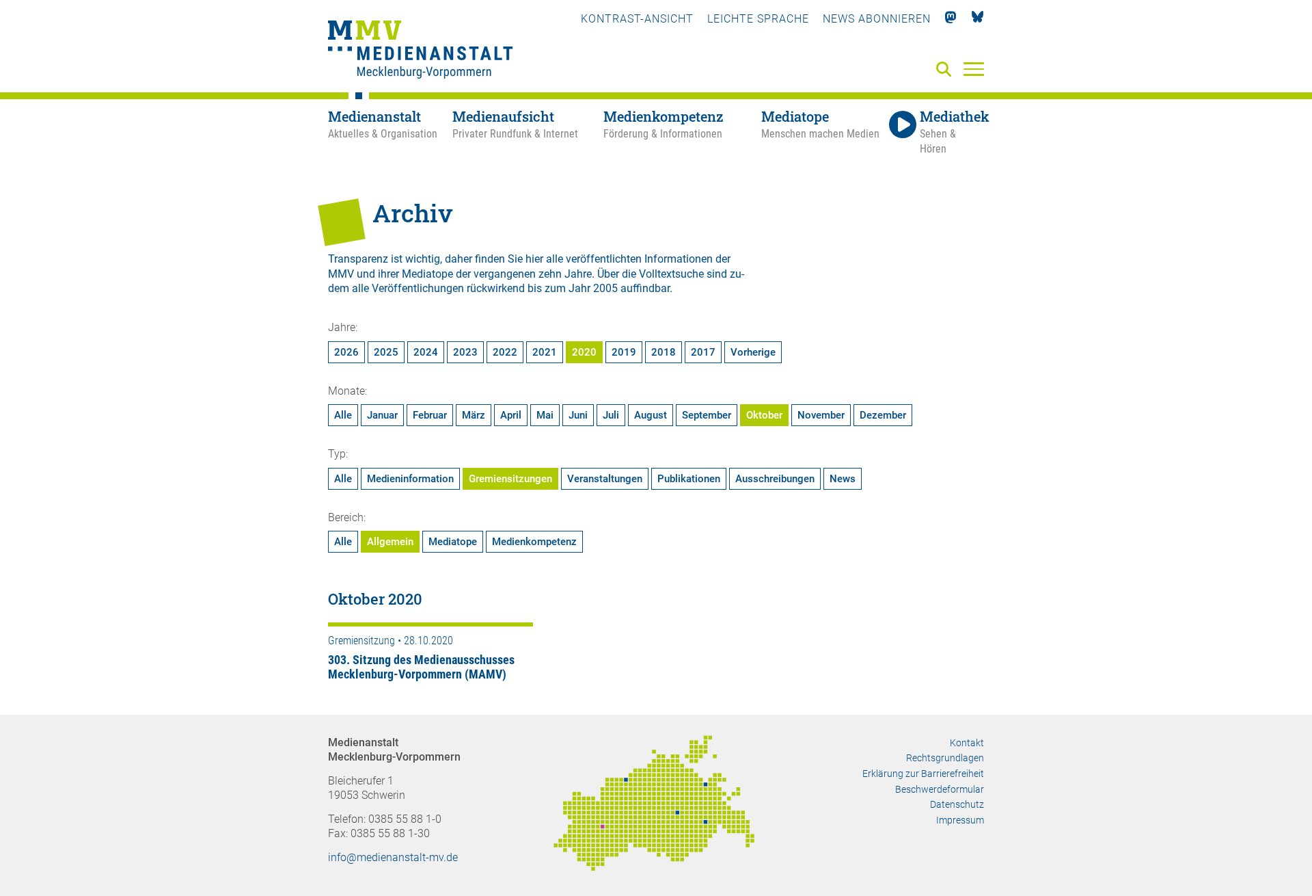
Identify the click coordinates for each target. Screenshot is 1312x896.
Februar (430, 415)
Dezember (883, 415)
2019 (624, 352)
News (843, 479)
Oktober (764, 415)
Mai (545, 415)
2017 (703, 352)
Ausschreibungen (775, 479)
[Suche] (946, 70)
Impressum (960, 820)
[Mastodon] (950, 18)
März (473, 415)
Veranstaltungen (604, 479)
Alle (343, 415)
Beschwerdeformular (939, 789)
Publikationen (688, 479)
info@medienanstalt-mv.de (393, 857)
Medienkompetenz (534, 542)
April (510, 415)
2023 (465, 352)
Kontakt (967, 742)
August (650, 415)
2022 (505, 352)
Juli (611, 415)
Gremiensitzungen (510, 479)
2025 (386, 352)
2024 (425, 352)
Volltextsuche (671, 273)
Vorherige (753, 352)
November (821, 415)
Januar (382, 415)
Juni (578, 415)
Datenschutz (957, 804)
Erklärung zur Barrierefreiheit (923, 773)
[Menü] (974, 68)
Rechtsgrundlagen (945, 757)
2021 (544, 352)
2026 (346, 352)
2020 (584, 352)
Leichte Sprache (758, 18)
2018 (663, 352)
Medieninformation (410, 479)
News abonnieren (877, 18)
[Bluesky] (977, 18)
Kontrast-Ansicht (637, 18)
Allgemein (390, 542)
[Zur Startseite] (420, 51)
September (706, 415)
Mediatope (452, 542)
